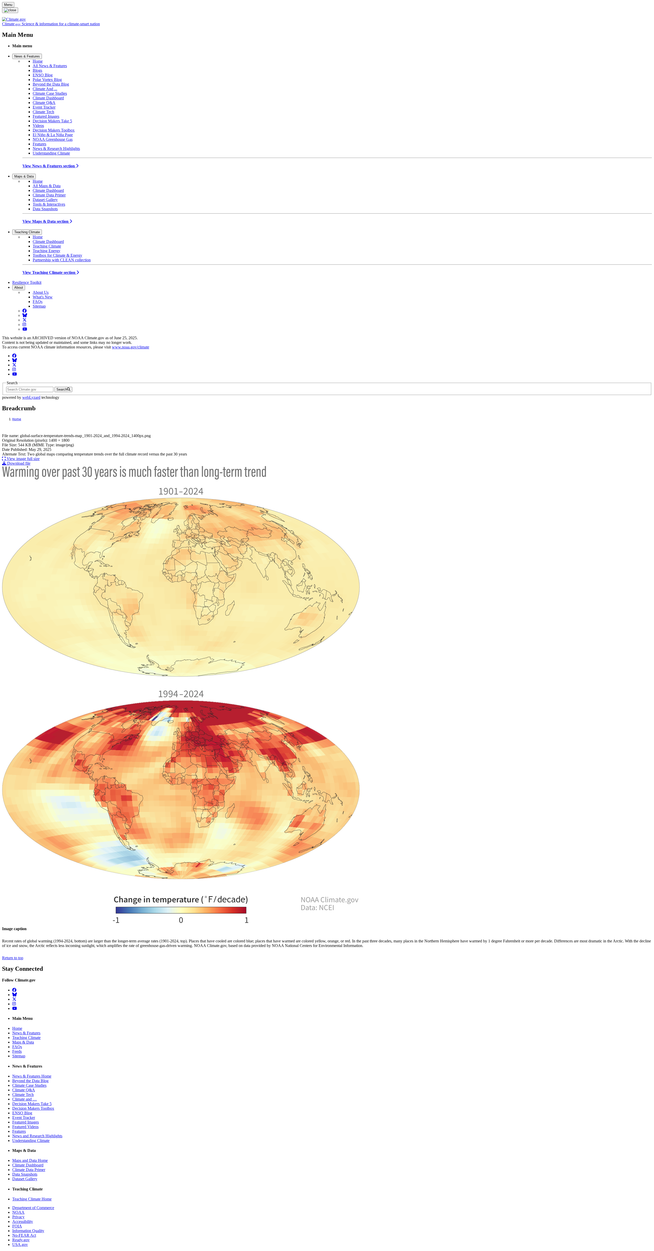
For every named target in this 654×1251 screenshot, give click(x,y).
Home (38, 61)
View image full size (23, 459)
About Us (41, 292)
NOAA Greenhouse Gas (53, 139)
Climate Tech (43, 112)
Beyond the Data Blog (51, 84)
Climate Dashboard (48, 98)
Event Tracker (44, 107)
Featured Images (46, 116)
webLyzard (31, 397)
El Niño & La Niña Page (53, 135)
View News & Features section (49, 166)
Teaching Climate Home (32, 1199)
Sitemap (39, 306)
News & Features (27, 56)
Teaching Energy (46, 251)
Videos (38, 125)
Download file (18, 463)
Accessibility (22, 1221)
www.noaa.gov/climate (130, 347)
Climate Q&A (44, 102)
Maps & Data (24, 176)
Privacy (18, 1217)
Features (39, 144)
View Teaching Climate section (49, 272)
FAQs (37, 301)
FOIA (17, 1226)
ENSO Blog (43, 75)
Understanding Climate (51, 153)
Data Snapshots (45, 209)
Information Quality (28, 1231)
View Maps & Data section (45, 221)
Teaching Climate (27, 232)
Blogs (37, 70)
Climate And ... (45, 89)
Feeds (17, 1051)
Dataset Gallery (45, 199)
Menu (8, 5)
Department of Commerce (33, 1208)
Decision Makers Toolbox (54, 130)
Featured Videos (25, 1127)
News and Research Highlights (37, 1136)
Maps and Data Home (30, 1160)
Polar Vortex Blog (47, 79)
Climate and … (24, 1099)
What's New (43, 297)
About (18, 287)
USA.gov (20, 1244)
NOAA (18, 1212)
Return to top (12, 958)
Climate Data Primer (49, 195)
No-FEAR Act (24, 1235)
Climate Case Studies (50, 93)
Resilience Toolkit (26, 282)
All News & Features (50, 66)
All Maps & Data (47, 186)
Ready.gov (21, 1240)
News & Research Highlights (56, 148)
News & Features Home (31, 1076)
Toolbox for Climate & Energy (57, 255)
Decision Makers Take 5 (52, 121)
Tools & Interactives (49, 204)
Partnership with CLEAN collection (62, 260)
